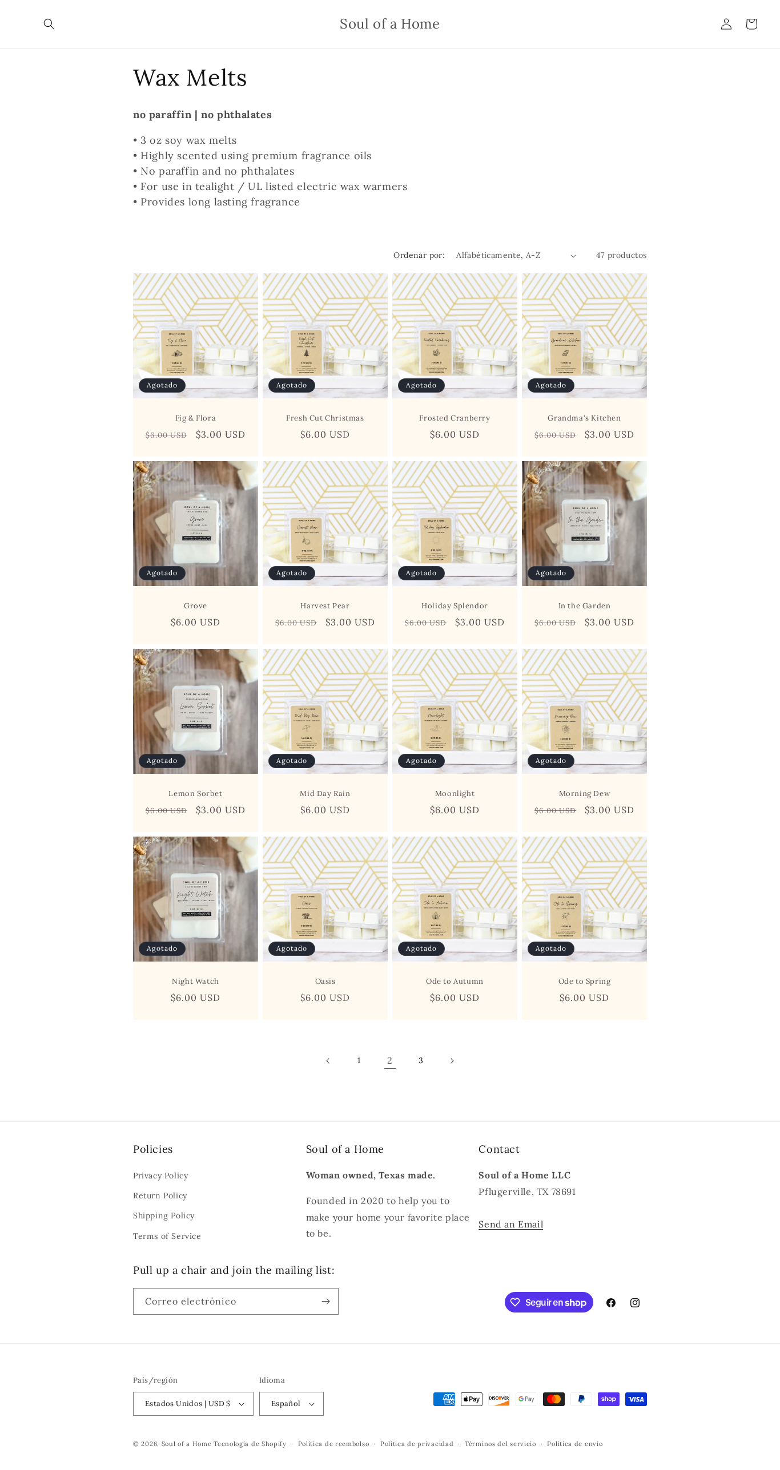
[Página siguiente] (451, 1060)
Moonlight (455, 793)
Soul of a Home (187, 1444)
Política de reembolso (333, 1444)
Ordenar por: (419, 255)
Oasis (325, 981)
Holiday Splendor (454, 606)
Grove (195, 606)
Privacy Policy (160, 1175)
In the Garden (584, 606)
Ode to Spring (584, 981)
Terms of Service (167, 1236)
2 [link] (390, 1060)
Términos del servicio (500, 1444)
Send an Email (511, 1224)
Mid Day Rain (325, 793)
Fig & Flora (195, 418)
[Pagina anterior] (328, 1060)
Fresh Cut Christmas (325, 418)
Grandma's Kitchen (584, 418)
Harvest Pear (324, 606)
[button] (49, 24)
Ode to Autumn (455, 981)
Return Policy (160, 1195)
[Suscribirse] (325, 1301)
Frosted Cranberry (454, 418)
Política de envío (574, 1444)
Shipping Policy (164, 1215)
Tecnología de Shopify (250, 1444)
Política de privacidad (416, 1444)
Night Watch (195, 981)
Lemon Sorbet (195, 793)
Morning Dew (584, 793)
